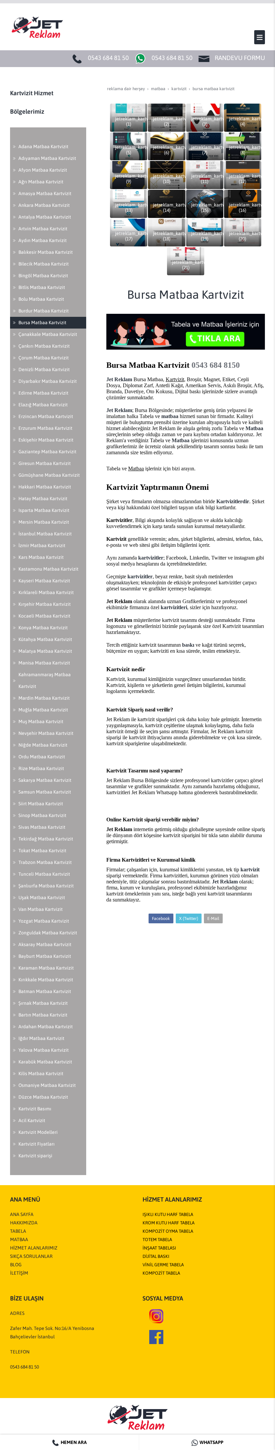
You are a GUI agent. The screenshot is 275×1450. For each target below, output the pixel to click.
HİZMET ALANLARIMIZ (33, 1248)
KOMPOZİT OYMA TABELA (168, 1231)
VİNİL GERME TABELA (163, 1264)
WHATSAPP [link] (211, 1442)
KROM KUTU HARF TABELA (169, 1222)
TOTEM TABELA (157, 1239)
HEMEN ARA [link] (73, 1442)
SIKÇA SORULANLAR (31, 1256)
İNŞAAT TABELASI (159, 1248)
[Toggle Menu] (259, 37)
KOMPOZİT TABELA (161, 1273)
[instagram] (156, 1316)
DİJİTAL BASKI (156, 1256)
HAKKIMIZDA (24, 1222)
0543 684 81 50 (108, 57)
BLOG (15, 1264)
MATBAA (19, 1239)
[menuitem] (48, 147)
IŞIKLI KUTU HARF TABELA (168, 1214)
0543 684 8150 (215, 365)
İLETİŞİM (19, 1273)
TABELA (18, 1231)
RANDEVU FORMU (240, 57)
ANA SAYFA (22, 1214)
